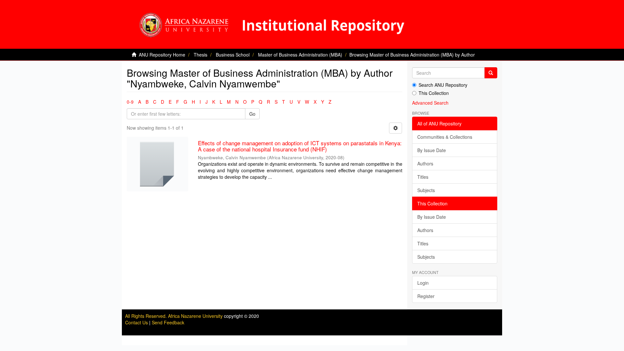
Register (426, 296)
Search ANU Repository (443, 85)
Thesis (200, 54)
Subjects (426, 190)
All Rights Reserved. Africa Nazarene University (174, 316)
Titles (422, 177)
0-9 (130, 101)
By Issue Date (431, 150)
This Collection (434, 93)
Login (423, 283)
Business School (233, 54)
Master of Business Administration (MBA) (300, 54)
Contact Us (136, 322)
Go (252, 113)
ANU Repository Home (162, 54)
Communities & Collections (444, 137)
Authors (425, 163)
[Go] (490, 72)
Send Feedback (168, 322)
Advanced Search (430, 102)
